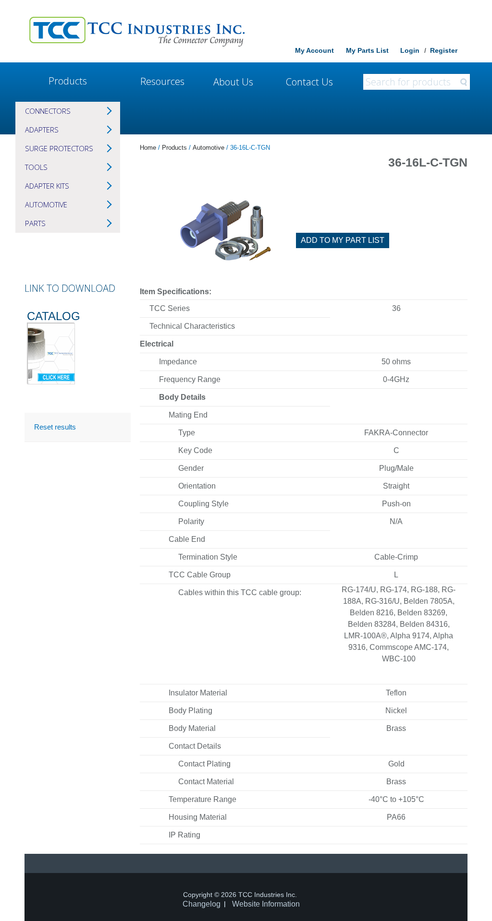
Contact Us (309, 81)
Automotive (208, 147)
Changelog (202, 904)
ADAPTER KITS (47, 186)
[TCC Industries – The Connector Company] (137, 31)
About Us (233, 81)
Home (148, 147)
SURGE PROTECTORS (59, 148)
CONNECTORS (48, 111)
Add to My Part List (342, 240)
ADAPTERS (42, 129)
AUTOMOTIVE (46, 204)
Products (68, 80)
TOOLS (36, 167)
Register (443, 50)
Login (409, 50)
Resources (162, 81)
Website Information (266, 904)
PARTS (35, 223)
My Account (314, 50)
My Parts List (367, 50)
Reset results (55, 427)
